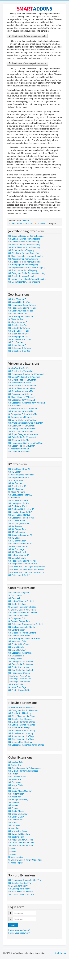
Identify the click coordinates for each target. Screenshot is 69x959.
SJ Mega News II (16, 655)
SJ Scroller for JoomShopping (22, 276)
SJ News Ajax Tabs (17, 641)
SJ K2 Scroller (15, 483)
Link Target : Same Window (20, 678)
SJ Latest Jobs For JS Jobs (21, 842)
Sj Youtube (13, 828)
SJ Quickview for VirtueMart (21, 425)
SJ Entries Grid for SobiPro (21, 894)
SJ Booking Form (16, 836)
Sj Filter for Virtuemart (18, 448)
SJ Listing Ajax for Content (20, 661)
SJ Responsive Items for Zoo (22, 305)
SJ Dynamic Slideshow (19, 834)
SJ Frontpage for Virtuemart (21, 394)
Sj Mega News (15, 658)
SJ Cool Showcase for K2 (20, 543)
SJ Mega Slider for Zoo (19, 302)
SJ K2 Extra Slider (17, 540)
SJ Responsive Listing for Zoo (22, 307)
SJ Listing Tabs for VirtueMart (22, 428)
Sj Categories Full (16, 618)
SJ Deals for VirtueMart (19, 451)
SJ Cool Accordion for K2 (20, 494)
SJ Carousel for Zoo (17, 313)
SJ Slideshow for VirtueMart (21, 391)
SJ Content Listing (17, 604)
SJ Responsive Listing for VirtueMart (25, 442)
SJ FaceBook (14, 796)
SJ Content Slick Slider (19, 635)
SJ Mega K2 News (17, 557)
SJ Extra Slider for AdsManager (23, 770)
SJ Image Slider (15, 785)
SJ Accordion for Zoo (18, 345)
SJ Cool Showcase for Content (22, 612)
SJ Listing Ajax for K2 (18, 503)
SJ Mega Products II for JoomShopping (26, 267)
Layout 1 (12, 848)
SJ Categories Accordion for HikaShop (26, 744)
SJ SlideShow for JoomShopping (23, 253)
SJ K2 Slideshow (16, 489)
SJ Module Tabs (15, 762)
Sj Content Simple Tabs (19, 621)
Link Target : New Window (19, 681)
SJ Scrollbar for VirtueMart (20, 371)
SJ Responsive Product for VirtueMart (26, 374)
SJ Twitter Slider (16, 793)
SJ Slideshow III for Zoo (19, 339)
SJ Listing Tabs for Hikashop (21, 724)
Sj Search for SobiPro (18, 885)
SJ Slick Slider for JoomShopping (24, 247)
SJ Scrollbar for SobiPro (19, 882)
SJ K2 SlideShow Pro (18, 500)
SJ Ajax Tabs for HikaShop (21, 739)
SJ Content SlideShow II (19, 644)
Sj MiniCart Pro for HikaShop (21, 707)
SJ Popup (12, 808)
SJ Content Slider (16, 629)
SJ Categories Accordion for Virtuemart (26, 402)
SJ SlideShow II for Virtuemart (22, 385)
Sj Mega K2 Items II (17, 491)
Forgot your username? (19, 929)
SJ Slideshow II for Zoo (19, 350)
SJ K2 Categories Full (18, 523)
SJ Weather (13, 802)
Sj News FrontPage (17, 687)
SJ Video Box (14, 779)
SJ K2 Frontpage (16, 549)
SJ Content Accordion (18, 667)
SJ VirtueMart (14, 405)
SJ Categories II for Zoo (19, 348)
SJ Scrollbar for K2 (17, 486)
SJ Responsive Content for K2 (22, 563)
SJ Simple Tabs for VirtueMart (22, 379)
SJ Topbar (13, 788)
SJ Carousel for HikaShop (20, 742)
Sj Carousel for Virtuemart (20, 417)
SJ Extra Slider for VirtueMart (22, 437)
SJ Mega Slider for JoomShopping (24, 281)
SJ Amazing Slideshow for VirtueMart (25, 422)
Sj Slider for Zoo (15, 319)
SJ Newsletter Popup (18, 831)
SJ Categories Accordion (19, 652)
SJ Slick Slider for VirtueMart (21, 388)
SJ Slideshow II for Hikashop (21, 730)
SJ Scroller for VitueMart (19, 382)
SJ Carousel (14, 598)
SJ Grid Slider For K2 (18, 546)
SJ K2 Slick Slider (16, 520)
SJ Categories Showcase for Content (25, 624)
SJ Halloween (14, 825)
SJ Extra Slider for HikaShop (21, 721)
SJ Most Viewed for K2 (19, 514)
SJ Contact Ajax (16, 819)
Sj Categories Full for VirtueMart (23, 414)
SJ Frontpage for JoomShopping (23, 264)
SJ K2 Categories (16, 532)
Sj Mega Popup (15, 862)
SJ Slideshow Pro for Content (22, 632)
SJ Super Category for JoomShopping (25, 235)
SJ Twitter (13, 773)
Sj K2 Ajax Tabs (15, 480)
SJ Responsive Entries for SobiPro (24, 880)
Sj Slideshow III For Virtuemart (22, 408)
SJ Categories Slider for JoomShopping (26, 273)
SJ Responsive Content (19, 672)
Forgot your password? (19, 932)
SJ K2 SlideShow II (17, 552)
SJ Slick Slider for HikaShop (21, 716)
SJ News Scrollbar (17, 649)
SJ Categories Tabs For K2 (21, 517)
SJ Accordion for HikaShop (21, 736)
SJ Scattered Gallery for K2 (21, 509)
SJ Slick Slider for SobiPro (20, 891)
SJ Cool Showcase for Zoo (20, 310)
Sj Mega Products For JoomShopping (25, 256)
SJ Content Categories (18, 592)
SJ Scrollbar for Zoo (17, 325)
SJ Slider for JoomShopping (21, 250)
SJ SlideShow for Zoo (18, 333)
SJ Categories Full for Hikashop (23, 710)
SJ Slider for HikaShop (19, 727)
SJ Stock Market (16, 816)
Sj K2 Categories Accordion (21, 474)
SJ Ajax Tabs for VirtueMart (21, 431)
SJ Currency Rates (17, 776)
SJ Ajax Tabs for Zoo (18, 299)
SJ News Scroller (16, 647)
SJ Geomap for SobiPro (19, 888)
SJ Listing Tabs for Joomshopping (24, 238)
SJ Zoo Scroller (15, 342)
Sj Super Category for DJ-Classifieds (25, 859)
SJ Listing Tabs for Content (21, 601)
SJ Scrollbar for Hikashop (20, 719)
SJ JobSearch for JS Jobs (20, 839)
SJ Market (13, 805)
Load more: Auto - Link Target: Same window (26, 572)
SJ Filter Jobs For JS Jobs (20, 845)
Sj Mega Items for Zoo (18, 322)
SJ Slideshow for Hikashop (20, 733)
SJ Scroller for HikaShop (19, 713)
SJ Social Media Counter (19, 790)
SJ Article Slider (15, 684)
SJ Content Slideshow (18, 615)
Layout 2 (12, 851)
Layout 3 (12, 854)
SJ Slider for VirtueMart (19, 440)
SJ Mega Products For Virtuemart (24, 376)
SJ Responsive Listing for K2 (21, 560)
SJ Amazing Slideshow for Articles (24, 638)
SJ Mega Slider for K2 (18, 477)
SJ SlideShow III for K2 (19, 468)
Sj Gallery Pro (14, 765)
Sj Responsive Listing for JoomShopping (27, 279)
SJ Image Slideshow (17, 813)
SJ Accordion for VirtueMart (21, 411)
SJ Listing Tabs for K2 (18, 555)
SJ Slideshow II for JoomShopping (24, 261)
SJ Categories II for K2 (19, 575)
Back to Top (60, 952)
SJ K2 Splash (14, 471)
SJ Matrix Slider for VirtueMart (22, 419)
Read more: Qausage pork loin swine (28, 63)
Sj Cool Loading (15, 856)
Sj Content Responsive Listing (22, 606)
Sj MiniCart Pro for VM (18, 368)
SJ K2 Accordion (16, 526)
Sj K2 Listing (14, 497)
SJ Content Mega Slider (19, 690)
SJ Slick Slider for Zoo (18, 330)
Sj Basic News (15, 595)
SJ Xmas (12, 822)
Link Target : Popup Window (20, 675)
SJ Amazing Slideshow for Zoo (22, 316)
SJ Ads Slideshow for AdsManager (24, 767)
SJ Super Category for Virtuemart (23, 434)
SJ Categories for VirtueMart (21, 399)
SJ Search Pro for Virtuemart (21, 445)
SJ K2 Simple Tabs (17, 529)
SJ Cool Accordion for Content (22, 627)
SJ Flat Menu (14, 782)
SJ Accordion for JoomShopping (23, 258)
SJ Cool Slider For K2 (18, 506)
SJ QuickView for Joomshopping (23, 241)
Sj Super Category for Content (22, 609)
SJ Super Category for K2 (20, 534)
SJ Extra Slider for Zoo (19, 327)
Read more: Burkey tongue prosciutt (28, 35)
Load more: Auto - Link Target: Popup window (27, 566)
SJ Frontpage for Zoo (18, 336)
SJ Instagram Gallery (18, 799)
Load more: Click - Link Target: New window (26, 569)
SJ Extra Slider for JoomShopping (24, 244)
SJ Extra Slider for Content (20, 664)
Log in (13, 924)
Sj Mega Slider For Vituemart (21, 397)
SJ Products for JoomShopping (22, 270)
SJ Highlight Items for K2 (20, 512)
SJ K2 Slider (14, 537)
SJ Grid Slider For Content (20, 670)
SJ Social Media (16, 811)
